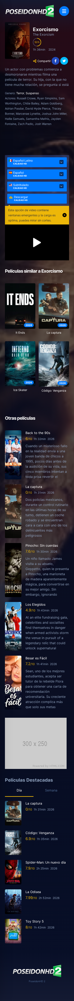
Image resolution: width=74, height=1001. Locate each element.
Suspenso (32, 93)
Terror (20, 93)
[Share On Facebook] (55, 61)
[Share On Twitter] (64, 61)
